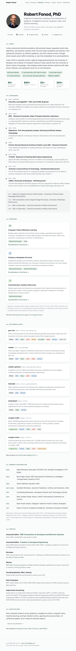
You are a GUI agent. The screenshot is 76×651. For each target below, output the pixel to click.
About (27, 2)
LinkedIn (21, 34)
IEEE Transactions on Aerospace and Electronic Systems (42, 534)
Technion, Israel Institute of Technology (24, 169)
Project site (62, 339)
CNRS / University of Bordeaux (20, 181)
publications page (22, 315)
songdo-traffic (14, 418)
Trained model (42, 448)
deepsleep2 (12, 401)
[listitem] (13, 84)
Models (34, 339)
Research (41, 2)
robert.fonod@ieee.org (28, 643)
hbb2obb (11, 384)
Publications (66, 2)
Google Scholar (33, 34)
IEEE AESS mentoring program (16, 565)
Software (47, 2)
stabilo (11, 347)
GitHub (46, 34)
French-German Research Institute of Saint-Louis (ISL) (30, 145)
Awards (53, 2)
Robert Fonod (11, 2)
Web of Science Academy (37, 565)
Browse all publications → (16, 623)
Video (48, 339)
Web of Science (33, 628)
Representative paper (15, 241)
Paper (22, 339)
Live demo (41, 339)
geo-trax (11, 330)
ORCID (45, 628)
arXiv (27, 339)
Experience (33, 2)
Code (25, 241)
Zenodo (54, 339)
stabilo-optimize (14, 367)
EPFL (10, 116)
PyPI (17, 339)
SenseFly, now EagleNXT (55, 27)
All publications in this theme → (18, 244)
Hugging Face (58, 34)
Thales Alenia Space (47, 186)
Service (59, 2)
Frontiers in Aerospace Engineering (34, 542)
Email (11, 34)
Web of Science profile (16, 557)
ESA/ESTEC (33, 186)
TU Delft (12, 157)
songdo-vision (13, 437)
